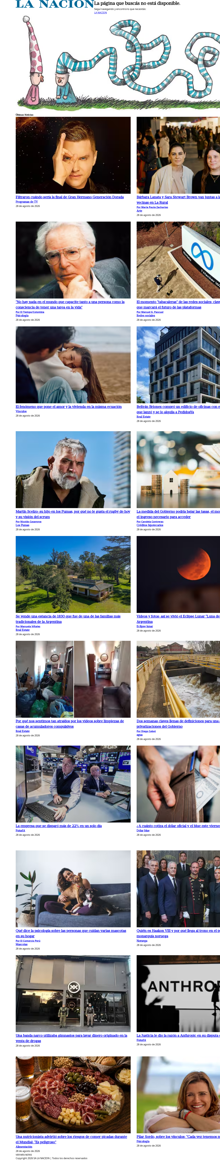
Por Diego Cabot (146, 731)
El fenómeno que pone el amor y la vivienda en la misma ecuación (69, 407)
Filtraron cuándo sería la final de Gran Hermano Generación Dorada (70, 197)
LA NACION (100, 12)
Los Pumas (22, 525)
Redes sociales (146, 315)
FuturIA (20, 830)
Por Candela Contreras (150, 521)
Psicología (22, 315)
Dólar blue (143, 830)
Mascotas (22, 944)
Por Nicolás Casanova (28, 521)
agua (139, 735)
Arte (139, 211)
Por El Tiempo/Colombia (30, 312)
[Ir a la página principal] (55, 7)
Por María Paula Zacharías (152, 207)
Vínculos (21, 411)
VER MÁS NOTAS (24, 1155)
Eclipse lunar (145, 626)
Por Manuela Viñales (28, 626)
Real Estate (144, 417)
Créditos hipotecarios (150, 525)
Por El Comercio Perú (28, 940)
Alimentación (24, 1147)
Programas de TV (27, 202)
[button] (73, 156)
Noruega (142, 941)
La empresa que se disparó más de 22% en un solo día (59, 826)
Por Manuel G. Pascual (150, 312)
